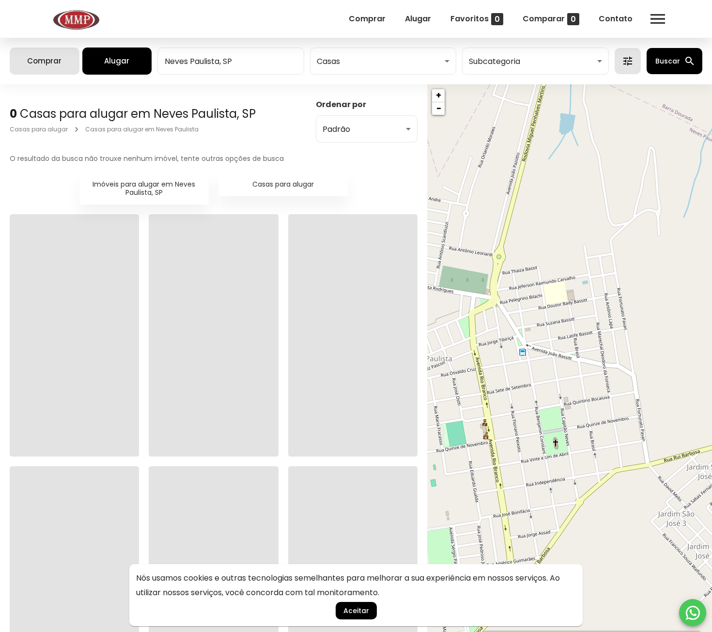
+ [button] (438, 95)
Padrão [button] (336, 129)
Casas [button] (328, 61)
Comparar (549, 18)
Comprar (367, 18)
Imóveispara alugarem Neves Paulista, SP (144, 188)
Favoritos (475, 18)
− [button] (438, 108)
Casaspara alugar (283, 184)
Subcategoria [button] (494, 61)
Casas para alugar (39, 129)
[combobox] (230, 61)
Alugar (418, 18)
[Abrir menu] (657, 18)
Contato (616, 18)
